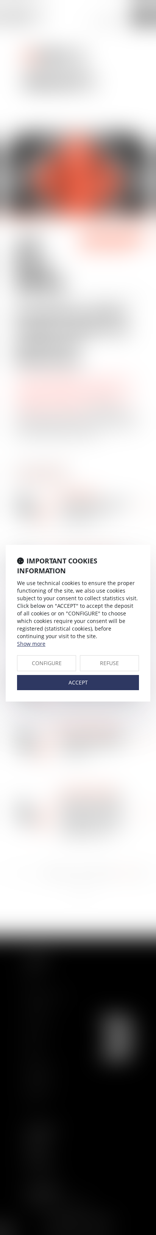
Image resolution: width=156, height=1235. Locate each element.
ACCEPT (78, 682)
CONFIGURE (47, 663)
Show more (31, 643)
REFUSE (109, 663)
